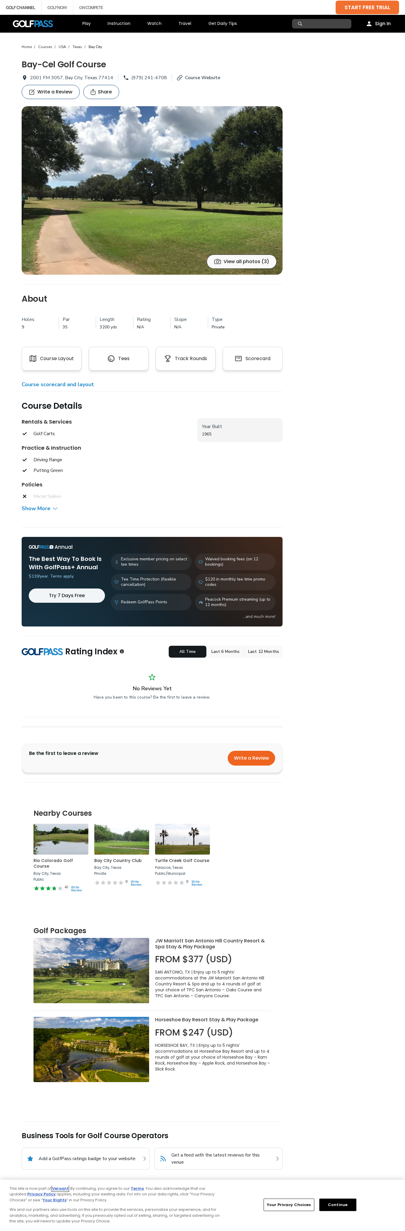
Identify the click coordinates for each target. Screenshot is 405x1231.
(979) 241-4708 (149, 77)
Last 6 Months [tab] (225, 651)
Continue (337, 1205)
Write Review (76, 889)
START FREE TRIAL (367, 7)
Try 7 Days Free (67, 595)
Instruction (119, 23)
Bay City (95, 46)
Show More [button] (36, 508)
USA (62, 46)
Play (86, 23)
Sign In (383, 23)
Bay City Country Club (118, 860)
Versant (60, 1188)
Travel (185, 23)
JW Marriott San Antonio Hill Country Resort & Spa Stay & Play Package (210, 943)
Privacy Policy (41, 1194)
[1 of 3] (152, 190)
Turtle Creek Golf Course (182, 860)
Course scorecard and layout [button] (58, 384)
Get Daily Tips (222, 23)
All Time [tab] (187, 651)
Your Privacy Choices (289, 1205)
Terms (137, 1188)
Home (27, 46)
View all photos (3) (246, 261)
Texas (77, 46)
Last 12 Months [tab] (263, 651)
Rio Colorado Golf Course (53, 863)
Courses (45, 46)
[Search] (301, 23)
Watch (154, 23)
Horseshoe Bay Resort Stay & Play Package (206, 1019)
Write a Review (251, 758)
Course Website (202, 77)
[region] (202, 1205)
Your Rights (54, 1200)
